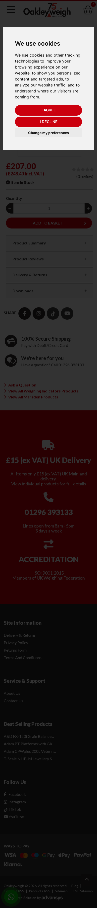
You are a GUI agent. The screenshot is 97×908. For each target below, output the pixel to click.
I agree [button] (49, 110)
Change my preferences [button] (48, 133)
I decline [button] (48, 121)
